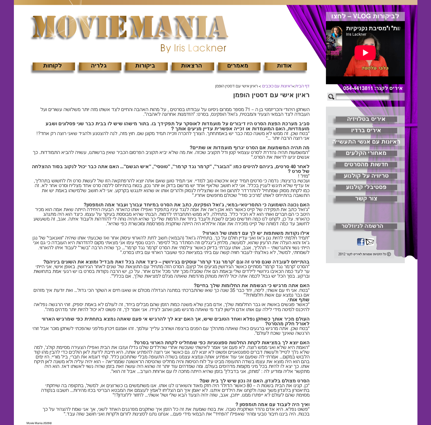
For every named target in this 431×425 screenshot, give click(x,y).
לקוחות (52, 66)
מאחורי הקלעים (366, 153)
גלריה (99, 66)
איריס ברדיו (366, 130)
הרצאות (191, 66)
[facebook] (360, 242)
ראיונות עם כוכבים (277, 86)
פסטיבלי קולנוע (366, 187)
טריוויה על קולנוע (366, 176)
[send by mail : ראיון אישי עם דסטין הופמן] (369, 242)
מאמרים (237, 66)
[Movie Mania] (129, 28)
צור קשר (366, 199)
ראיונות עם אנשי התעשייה (366, 142)
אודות (284, 66)
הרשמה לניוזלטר (362, 226)
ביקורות (145, 66)
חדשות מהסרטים (366, 165)
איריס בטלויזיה (366, 119)
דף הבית (302, 86)
